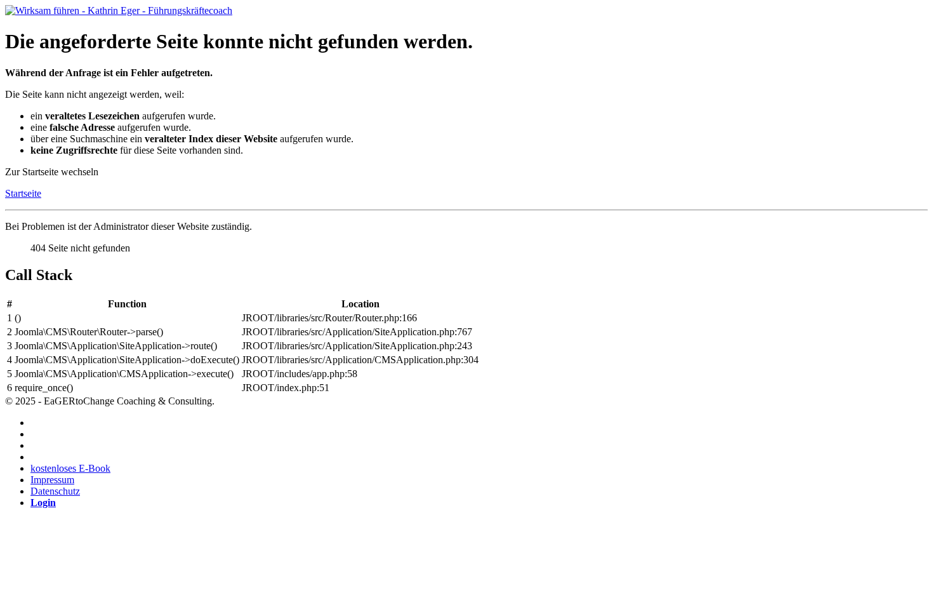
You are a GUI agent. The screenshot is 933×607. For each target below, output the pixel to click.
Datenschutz (55, 491)
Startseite (23, 193)
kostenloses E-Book (70, 468)
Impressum (52, 479)
